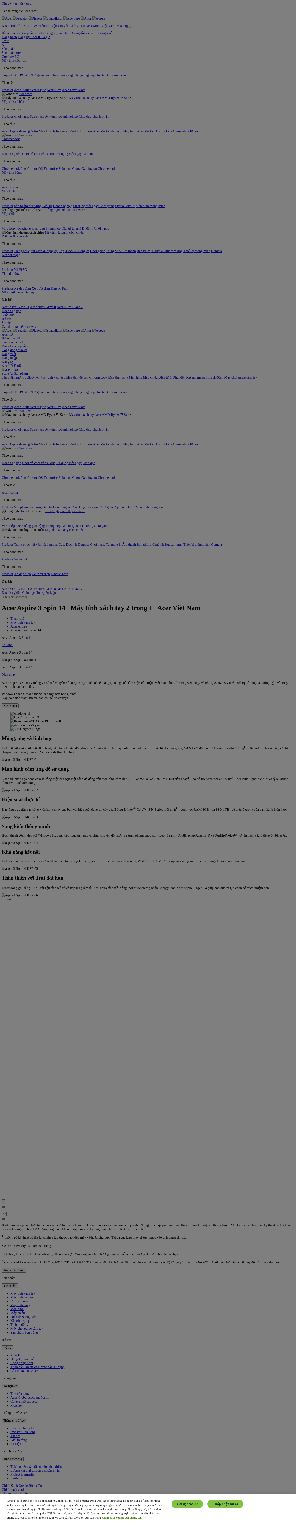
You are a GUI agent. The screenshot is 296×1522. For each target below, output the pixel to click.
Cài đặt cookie (187, 1504)
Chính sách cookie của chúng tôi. (122, 1517)
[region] (148, 1508)
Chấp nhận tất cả (225, 1504)
